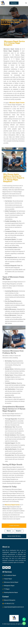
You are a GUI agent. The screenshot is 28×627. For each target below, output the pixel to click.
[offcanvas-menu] (26, 3)
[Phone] (24, 619)
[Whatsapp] (24, 623)
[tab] (14, 525)
